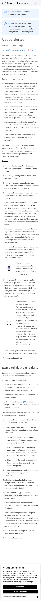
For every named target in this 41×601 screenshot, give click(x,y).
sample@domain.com (26, 402)
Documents (22, 3)
